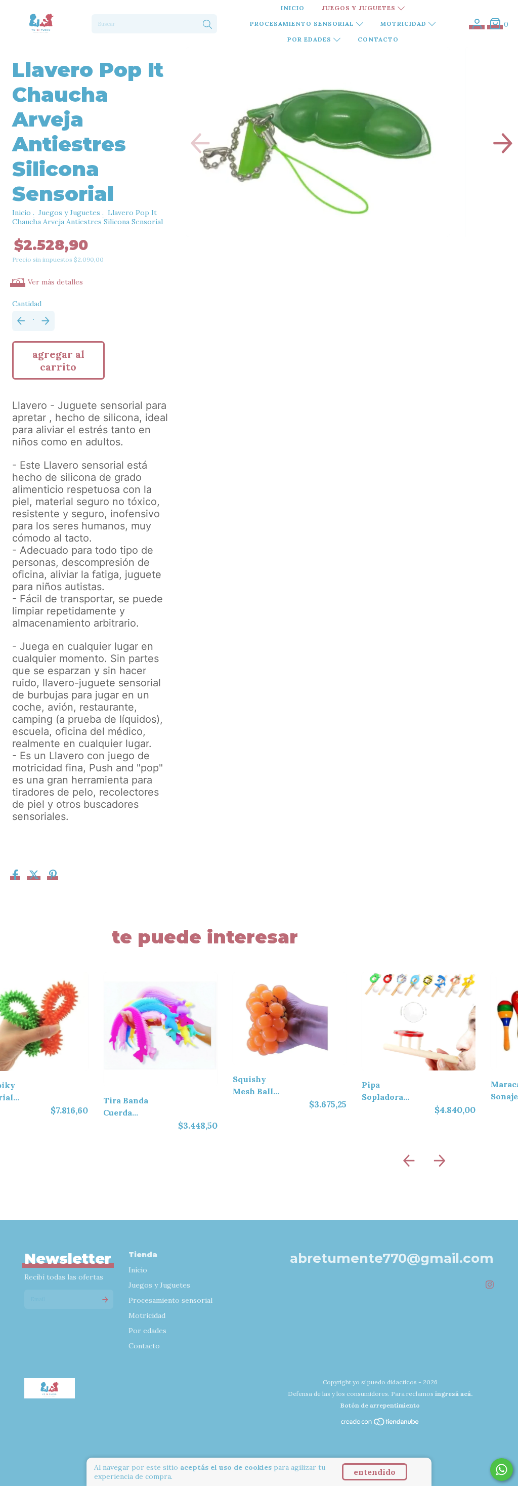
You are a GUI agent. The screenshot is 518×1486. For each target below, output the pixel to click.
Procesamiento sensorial (303, 23)
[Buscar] (207, 24)
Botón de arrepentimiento (380, 1405)
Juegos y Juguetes (360, 8)
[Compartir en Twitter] (35, 875)
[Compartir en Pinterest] (53, 875)
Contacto (378, 39)
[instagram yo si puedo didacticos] (490, 1284)
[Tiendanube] (380, 1424)
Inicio (293, 8)
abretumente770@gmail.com (392, 1258)
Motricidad (404, 23)
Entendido (375, 1472)
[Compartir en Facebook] (16, 875)
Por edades (310, 39)
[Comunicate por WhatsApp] (501, 1469)
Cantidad (26, 303)
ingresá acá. (453, 1393)
